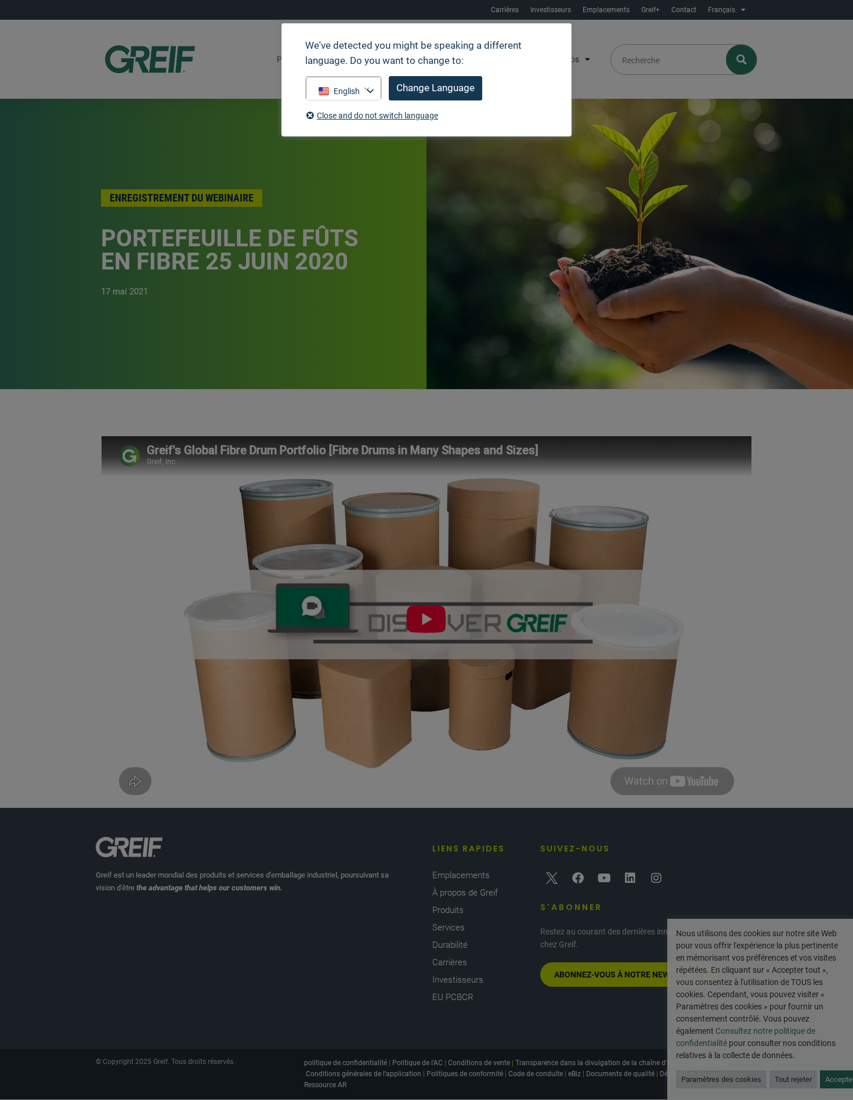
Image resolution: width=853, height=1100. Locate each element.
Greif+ (650, 10)
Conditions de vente (479, 1063)
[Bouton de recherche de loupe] (742, 59)
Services (448, 927)
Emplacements (606, 10)
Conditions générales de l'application (363, 1074)
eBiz (574, 1074)
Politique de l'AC (417, 1063)
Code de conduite (535, 1074)
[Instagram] (656, 878)
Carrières (505, 10)
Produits (448, 910)
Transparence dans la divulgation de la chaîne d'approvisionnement (621, 1063)
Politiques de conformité (464, 1074)
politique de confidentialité (345, 1063)
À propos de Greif (465, 892)
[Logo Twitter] (551, 878)
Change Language (435, 88)
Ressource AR (325, 1085)
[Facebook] (578, 878)
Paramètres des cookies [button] (721, 1079)
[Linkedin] (630, 878)
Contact (683, 10)
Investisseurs (550, 10)
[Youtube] (604, 878)
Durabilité (450, 945)
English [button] (347, 91)
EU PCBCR (453, 997)
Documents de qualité (620, 1074)
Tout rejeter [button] (793, 1079)
